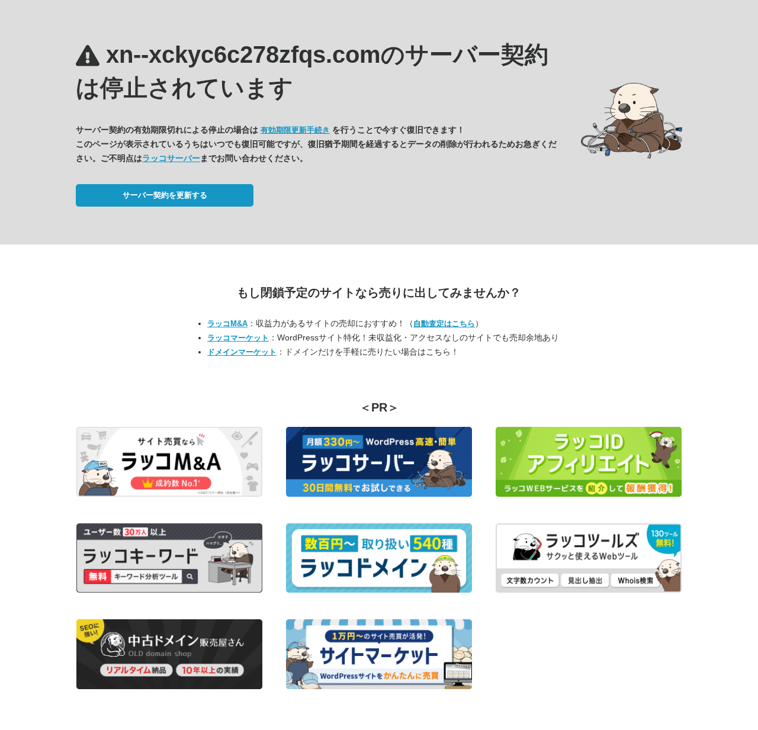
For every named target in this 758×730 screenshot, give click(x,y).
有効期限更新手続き (295, 130)
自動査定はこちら (444, 323)
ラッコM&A (227, 323)
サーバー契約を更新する (165, 195)
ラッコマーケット (238, 337)
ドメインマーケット (242, 352)
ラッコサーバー (171, 158)
